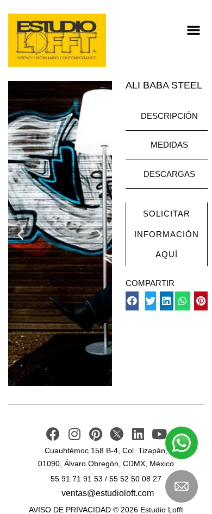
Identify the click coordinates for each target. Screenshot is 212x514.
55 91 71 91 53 (77, 478)
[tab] (167, 116)
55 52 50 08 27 (135, 478)
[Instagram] (74, 434)
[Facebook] (53, 434)
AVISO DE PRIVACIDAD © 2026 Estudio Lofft (106, 509)
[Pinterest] (95, 434)
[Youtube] (159, 434)
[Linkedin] (138, 434)
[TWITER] (116, 434)
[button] (193, 29)
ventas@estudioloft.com (107, 493)
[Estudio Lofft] (57, 40)
